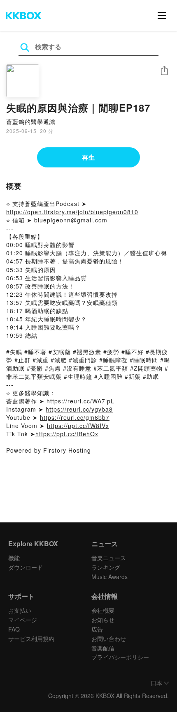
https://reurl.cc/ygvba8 (79, 409)
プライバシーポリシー (120, 657)
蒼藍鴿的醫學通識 (31, 121)
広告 (97, 629)
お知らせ (102, 620)
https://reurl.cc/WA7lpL (80, 401)
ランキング (105, 567)
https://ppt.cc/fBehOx (66, 434)
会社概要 (102, 610)
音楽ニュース (108, 558)
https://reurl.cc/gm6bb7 (74, 417)
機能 (14, 558)
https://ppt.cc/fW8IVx (78, 425)
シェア (164, 71)
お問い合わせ (108, 638)
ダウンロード (25, 567)
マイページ (22, 620)
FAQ (14, 629)
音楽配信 (102, 648)
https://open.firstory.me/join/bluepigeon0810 (72, 212)
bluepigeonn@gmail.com (70, 220)
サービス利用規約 (31, 638)
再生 (88, 157)
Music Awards (109, 576)
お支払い (19, 610)
